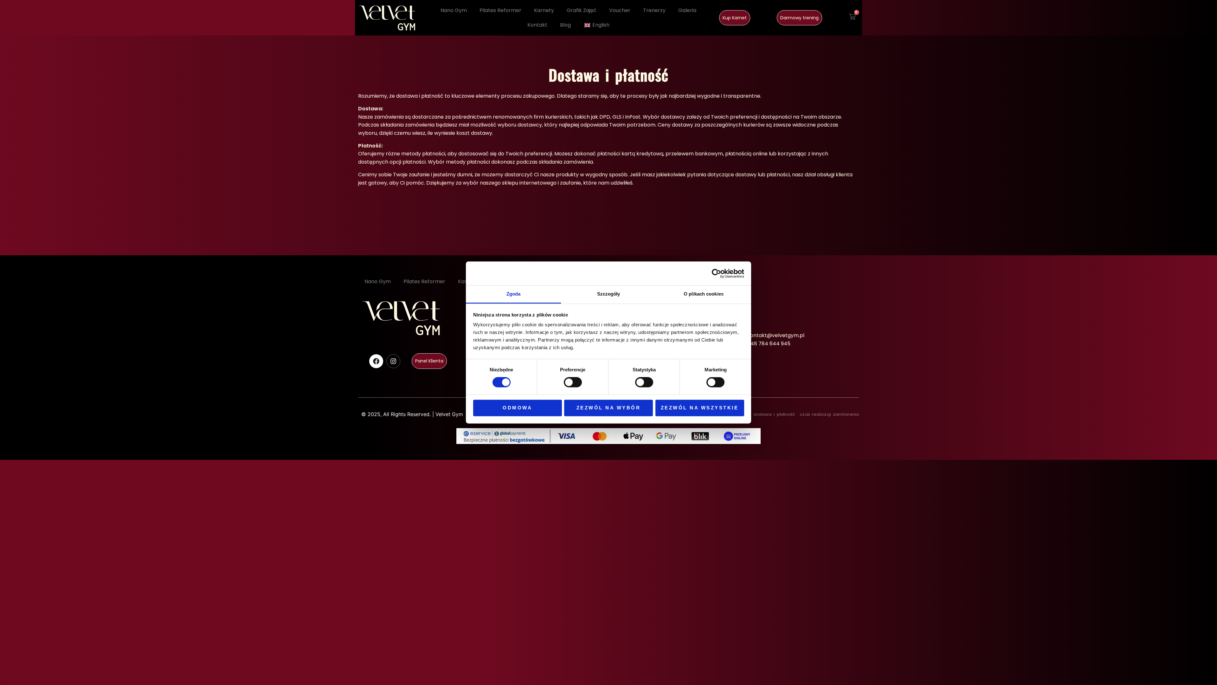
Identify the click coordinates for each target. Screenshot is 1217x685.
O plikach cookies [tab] (704, 294)
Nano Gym (454, 10)
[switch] (573, 382)
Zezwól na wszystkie (700, 407)
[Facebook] (376, 361)
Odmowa (517, 407)
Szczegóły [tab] (608, 294)
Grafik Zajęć (581, 10)
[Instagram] (393, 361)
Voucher (619, 10)
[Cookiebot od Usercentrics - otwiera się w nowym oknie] (716, 273)
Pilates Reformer (500, 10)
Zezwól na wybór (608, 407)
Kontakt (537, 25)
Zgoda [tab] (513, 294)
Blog (565, 25)
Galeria (687, 10)
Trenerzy (654, 10)
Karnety (544, 10)
